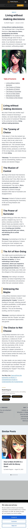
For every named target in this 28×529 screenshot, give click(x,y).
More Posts (6, 399)
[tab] (10, 474)
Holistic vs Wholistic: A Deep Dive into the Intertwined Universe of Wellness (22, 414)
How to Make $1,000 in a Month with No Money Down (13, 464)
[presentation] (14, 447)
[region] (14, 515)
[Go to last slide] (4, 454)
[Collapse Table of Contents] (23, 79)
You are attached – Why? (6, 410)
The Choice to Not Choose (14, 98)
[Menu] (25, 2)
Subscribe (20, 5)
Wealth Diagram (10, 22)
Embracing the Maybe (13, 95)
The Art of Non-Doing (13, 93)
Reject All (14, 525)
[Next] (23, 454)
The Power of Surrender (13, 91)
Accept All (14, 517)
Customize (14, 521)
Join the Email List (17, 396)
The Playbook (6, 396)
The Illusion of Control (13, 89)
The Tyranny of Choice (13, 87)
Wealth (14, 12)
